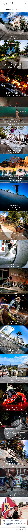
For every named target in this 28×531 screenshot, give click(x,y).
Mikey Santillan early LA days (14, 94)
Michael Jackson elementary (14, 180)
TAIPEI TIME (14, 324)
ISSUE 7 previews (14, 409)
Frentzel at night (14, 295)
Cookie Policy (8, 524)
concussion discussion (14, 351)
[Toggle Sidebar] (25, 4)
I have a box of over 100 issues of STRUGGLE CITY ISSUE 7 (14, 435)
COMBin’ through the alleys (14, 237)
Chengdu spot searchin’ (14, 151)
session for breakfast (13, 208)
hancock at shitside (14, 267)
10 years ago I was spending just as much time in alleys (14, 464)
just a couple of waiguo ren (14, 123)
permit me (14, 495)
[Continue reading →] (14, 26)
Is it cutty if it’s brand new (14, 66)
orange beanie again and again (14, 379)
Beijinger (14, 38)
